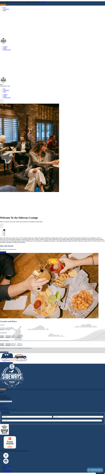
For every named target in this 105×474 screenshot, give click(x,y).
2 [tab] (4, 231)
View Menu (3, 252)
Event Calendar (7, 466)
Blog (4, 467)
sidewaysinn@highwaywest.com (8, 409)
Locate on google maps (6, 401)
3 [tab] (4, 233)
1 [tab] (4, 230)
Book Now (3, 4)
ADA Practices (7, 472)
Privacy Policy (7, 470)
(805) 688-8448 (4, 408)
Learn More (43, 2)
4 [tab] (4, 235)
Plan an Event (6, 49)
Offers (5, 48)
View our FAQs (4, 352)
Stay (4, 7)
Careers (5, 469)
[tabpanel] (52, 164)
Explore (5, 46)
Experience (6, 9)
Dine (4, 10)
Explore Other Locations (6, 363)
